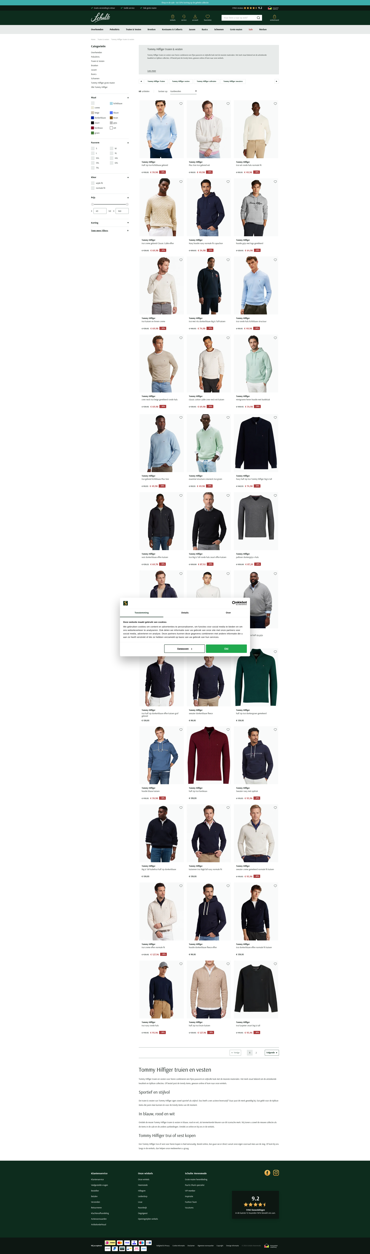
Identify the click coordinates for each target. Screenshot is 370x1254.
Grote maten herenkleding (196, 1179)
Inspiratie (189, 1196)
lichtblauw (117, 103)
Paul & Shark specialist (194, 1185)
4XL (116, 158)
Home (93, 39)
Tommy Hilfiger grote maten (103, 82)
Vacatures (189, 1207)
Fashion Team (191, 1202)
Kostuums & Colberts (172, 29)
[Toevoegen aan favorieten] (181, 103)
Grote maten (236, 29)
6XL (116, 162)
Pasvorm (95, 142)
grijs (115, 122)
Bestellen (95, 1190)
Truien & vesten (103, 39)
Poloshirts (115, 29)
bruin (115, 117)
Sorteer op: (163, 91)
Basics (205, 29)
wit (114, 127)
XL (116, 153)
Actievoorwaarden (99, 1218)
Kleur (93, 177)
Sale (251, 29)
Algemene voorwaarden (206, 1246)
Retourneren (96, 1207)
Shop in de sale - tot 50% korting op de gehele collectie (185, 2)
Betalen (94, 1196)
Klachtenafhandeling (100, 1213)
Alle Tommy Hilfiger (99, 87)
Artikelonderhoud (98, 1224)
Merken (263, 29)
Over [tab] (228, 613)
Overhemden (97, 29)
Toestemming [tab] (142, 613)
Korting (94, 222)
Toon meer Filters (99, 230)
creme (97, 107)
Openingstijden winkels (148, 1218)
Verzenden (95, 1202)
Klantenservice (99, 1173)
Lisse (140, 1202)
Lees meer (151, 70)
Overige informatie (232, 1246)
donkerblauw (100, 117)
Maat (93, 97)
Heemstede (143, 1185)
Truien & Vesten (133, 29)
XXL (97, 158)
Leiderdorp (142, 1196)
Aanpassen (183, 648)
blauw (116, 112)
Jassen (192, 29)
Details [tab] (185, 613)
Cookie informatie (178, 1246)
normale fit (100, 188)
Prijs (93, 197)
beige (97, 112)
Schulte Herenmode (196, 1173)
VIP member (190, 1190)
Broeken (152, 29)
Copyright (220, 1246)
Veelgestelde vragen (99, 1185)
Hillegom (142, 1190)
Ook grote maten (150, 8)
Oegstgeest (143, 1213)
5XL (97, 162)
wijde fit (99, 183)
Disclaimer (191, 1246)
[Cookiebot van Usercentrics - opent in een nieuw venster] (234, 603)
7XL (97, 167)
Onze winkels (145, 1173)
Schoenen (219, 29)
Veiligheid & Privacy (163, 1246)
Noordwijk (142, 1207)
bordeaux (99, 127)
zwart (97, 122)
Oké (226, 648)
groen (97, 132)
